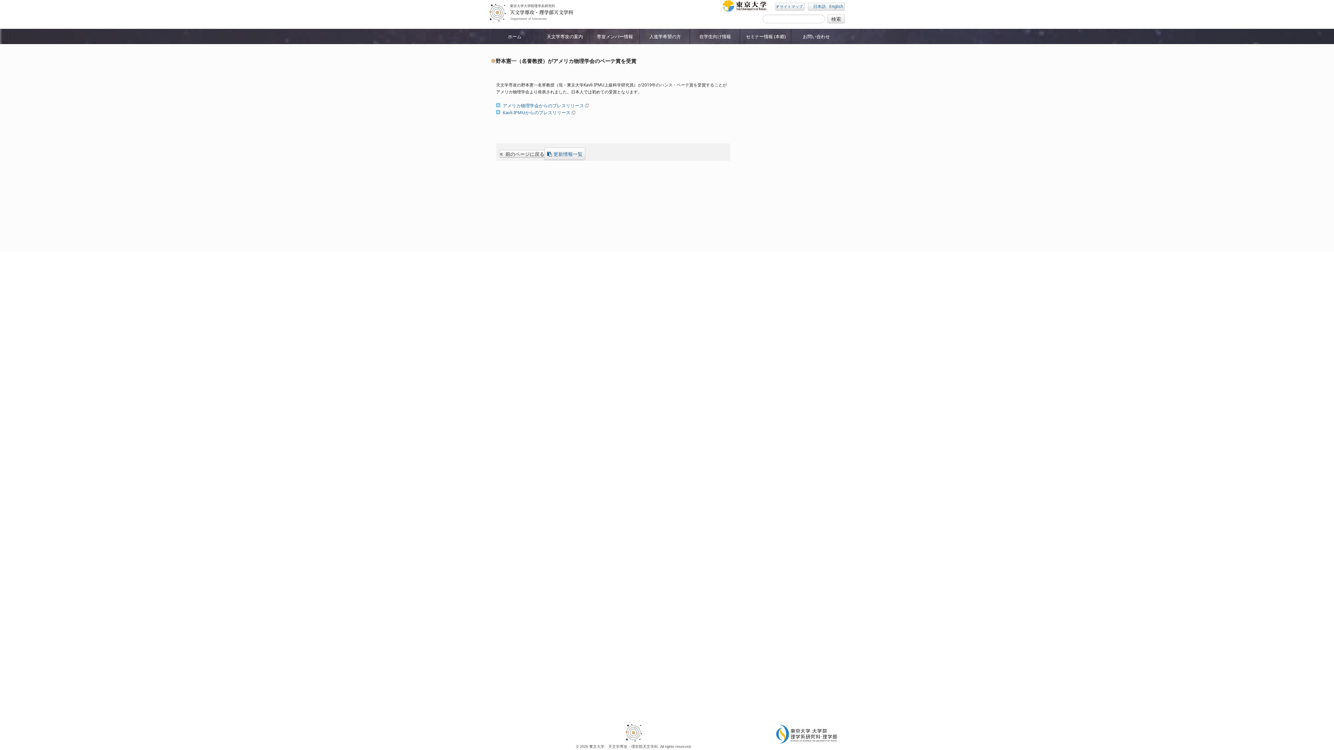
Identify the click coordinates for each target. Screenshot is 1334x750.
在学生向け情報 (715, 36)
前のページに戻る (524, 153)
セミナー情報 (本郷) (766, 36)
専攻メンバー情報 (615, 36)
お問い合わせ (816, 36)
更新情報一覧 (568, 153)
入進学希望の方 (665, 36)
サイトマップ (791, 6)
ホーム (514, 36)
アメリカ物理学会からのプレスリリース (543, 105)
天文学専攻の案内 (565, 36)
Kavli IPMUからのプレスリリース (536, 112)
